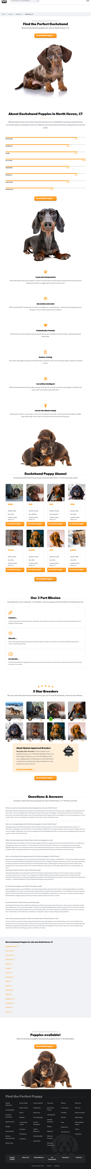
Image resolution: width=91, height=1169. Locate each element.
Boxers (21, 1112)
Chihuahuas (22, 1134)
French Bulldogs (38, 1117)
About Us (25, 1157)
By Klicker (57, 1165)
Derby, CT (8, 981)
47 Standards (52, 1158)
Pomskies (64, 1112)
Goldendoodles (38, 1136)
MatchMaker (39, 1157)
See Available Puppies (44, 35)
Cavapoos (22, 1129)
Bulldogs (22, 1117)
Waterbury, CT (10, 990)
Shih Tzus (77, 1108)
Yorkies (77, 1129)
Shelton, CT (9, 986)
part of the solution (17, 664)
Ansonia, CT (9, 972)
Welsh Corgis (79, 1117)
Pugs (62, 1122)
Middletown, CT (10, 999)
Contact (79, 1157)
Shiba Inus (78, 1103)
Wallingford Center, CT (12, 946)
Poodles (63, 1117)
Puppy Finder (12, 1158)
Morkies (63, 1103)
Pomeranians (65, 1108)
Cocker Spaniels (38, 1103)
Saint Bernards (65, 1132)
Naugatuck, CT (10, 977)
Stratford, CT (9, 1007)
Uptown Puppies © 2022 (38, 1165)
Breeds (10, 14)
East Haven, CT (10, 955)
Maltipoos (50, 1131)
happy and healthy (31, 641)
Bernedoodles (10, 1131)
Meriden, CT (9, 964)
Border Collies (23, 1103)
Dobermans (36, 1112)
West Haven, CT (10, 959)
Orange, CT (9, 968)
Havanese (50, 1103)
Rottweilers (64, 1127)
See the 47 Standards (24, 769)
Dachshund (18, 14)
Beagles (8, 1126)
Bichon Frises (9, 1143)
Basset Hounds (10, 1122)
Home (3, 14)
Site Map (49, 1165)
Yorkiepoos (78, 1134)
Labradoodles (51, 1115)
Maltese (49, 1126)
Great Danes (37, 1141)
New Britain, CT (10, 1003)
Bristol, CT (8, 1012)
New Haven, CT (10, 951)
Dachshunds (37, 1108)
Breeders (65, 1157)
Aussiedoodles (10, 1110)
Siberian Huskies (80, 1112)
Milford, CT (9, 994)
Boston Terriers (23, 1108)
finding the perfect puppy (15, 623)
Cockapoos (22, 1139)
